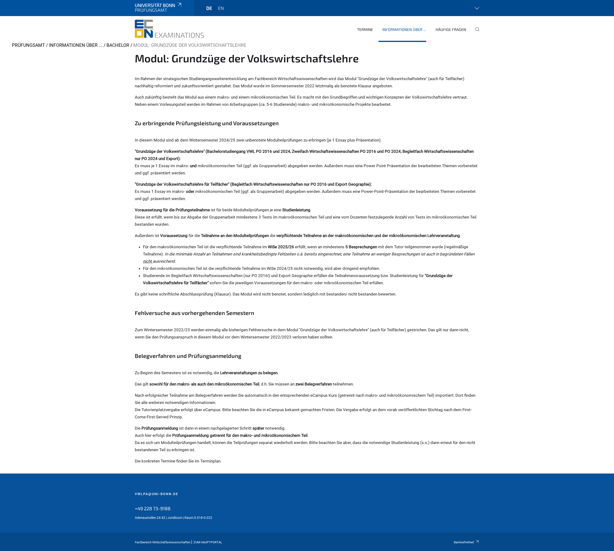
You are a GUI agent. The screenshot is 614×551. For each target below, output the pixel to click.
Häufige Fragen (451, 29)
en (221, 8)
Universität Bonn (155, 5)
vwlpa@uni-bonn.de (156, 494)
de (209, 8)
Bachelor (117, 45)
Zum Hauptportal (208, 542)
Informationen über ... (404, 29)
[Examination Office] (169, 29)
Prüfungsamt (28, 45)
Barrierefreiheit (464, 542)
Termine (365, 29)
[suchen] (475, 32)
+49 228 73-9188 (153, 508)
